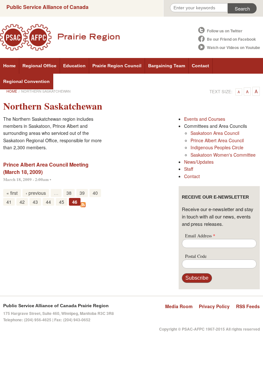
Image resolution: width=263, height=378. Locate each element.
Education (74, 65)
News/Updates (199, 162)
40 (95, 193)
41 (9, 202)
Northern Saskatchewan (46, 91)
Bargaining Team (166, 65)
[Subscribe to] (83, 204)
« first (12, 193)
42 (22, 202)
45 (61, 202)
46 (74, 202)
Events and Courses (204, 119)
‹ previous (36, 193)
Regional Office (39, 65)
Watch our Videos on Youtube (233, 47)
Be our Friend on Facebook (231, 39)
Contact (200, 65)
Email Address (200, 236)
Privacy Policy (214, 306)
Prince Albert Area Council (217, 140)
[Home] (98, 37)
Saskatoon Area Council (215, 133)
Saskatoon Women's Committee (223, 155)
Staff (188, 169)
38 (69, 193)
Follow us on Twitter (224, 31)
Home (9, 65)
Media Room (178, 306)
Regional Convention (26, 81)
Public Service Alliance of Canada (47, 7)
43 (35, 202)
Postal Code (196, 256)
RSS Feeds (248, 306)
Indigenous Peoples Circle (217, 147)
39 (82, 193)
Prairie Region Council (116, 65)
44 (48, 202)
